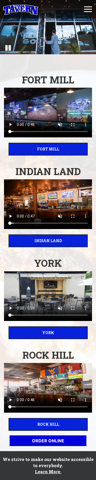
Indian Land (35, 240)
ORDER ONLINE (48, 440)
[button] (8, 48)
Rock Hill (34, 424)
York (31, 332)
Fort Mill (34, 149)
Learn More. (48, 471)
